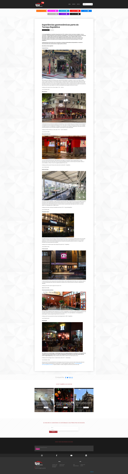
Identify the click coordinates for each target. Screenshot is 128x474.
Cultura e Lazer (54, 464)
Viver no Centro (62, 464)
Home (69, 4)
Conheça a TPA (82, 464)
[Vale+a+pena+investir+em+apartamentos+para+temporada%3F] (65, 377)
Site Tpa (78, 4)
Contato (73, 4)
